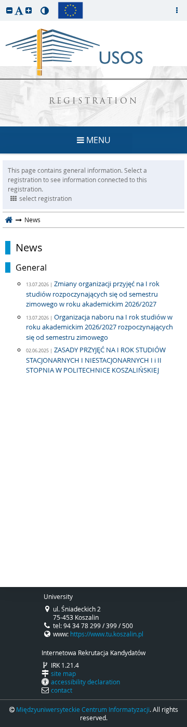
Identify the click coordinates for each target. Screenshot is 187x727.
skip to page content (2, 2)
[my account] (176, 10)
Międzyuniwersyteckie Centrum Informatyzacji (83, 709)
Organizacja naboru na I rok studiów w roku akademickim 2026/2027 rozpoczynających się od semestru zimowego (99, 327)
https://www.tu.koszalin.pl (106, 634)
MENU (97, 140)
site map (63, 673)
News (29, 247)
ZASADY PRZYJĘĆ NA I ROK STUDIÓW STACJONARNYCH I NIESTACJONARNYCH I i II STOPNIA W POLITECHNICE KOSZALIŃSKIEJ (96, 360)
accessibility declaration (85, 682)
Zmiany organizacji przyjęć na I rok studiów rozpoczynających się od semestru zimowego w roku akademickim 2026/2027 (92, 294)
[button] (9, 10)
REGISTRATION (94, 102)
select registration (45, 198)
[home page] (9, 219)
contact (61, 690)
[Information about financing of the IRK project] (70, 10)
